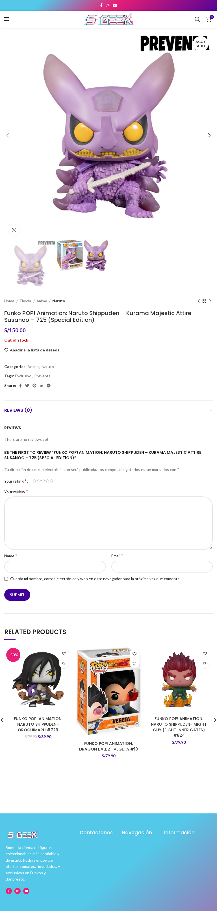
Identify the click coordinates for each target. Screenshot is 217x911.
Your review (16, 491)
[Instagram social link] (107, 5)
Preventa (42, 375)
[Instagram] (17, 891)
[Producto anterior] (198, 301)
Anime (42, 301)
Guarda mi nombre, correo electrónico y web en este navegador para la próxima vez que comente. (95, 578)
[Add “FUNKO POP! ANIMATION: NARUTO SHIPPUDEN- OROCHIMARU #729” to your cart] (64, 663)
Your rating (15, 481)
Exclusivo (23, 375)
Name (10, 555)
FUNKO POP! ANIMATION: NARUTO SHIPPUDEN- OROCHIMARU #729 (38, 724)
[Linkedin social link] (41, 385)
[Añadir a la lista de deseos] (64, 654)
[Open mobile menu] (6, 19)
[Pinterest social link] (34, 385)
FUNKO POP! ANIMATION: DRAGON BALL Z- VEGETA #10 (108, 746)
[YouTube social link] (115, 5)
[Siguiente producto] (210, 301)
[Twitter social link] (27, 385)
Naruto (58, 301)
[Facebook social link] (101, 5)
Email (117, 555)
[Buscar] (197, 19)
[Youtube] (26, 891)
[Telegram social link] (48, 385)
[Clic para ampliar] (14, 230)
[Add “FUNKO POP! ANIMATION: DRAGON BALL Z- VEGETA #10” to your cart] (135, 663)
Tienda (25, 301)
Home (9, 301)
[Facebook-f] (9, 891)
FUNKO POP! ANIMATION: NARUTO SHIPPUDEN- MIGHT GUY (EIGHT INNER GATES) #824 (179, 727)
